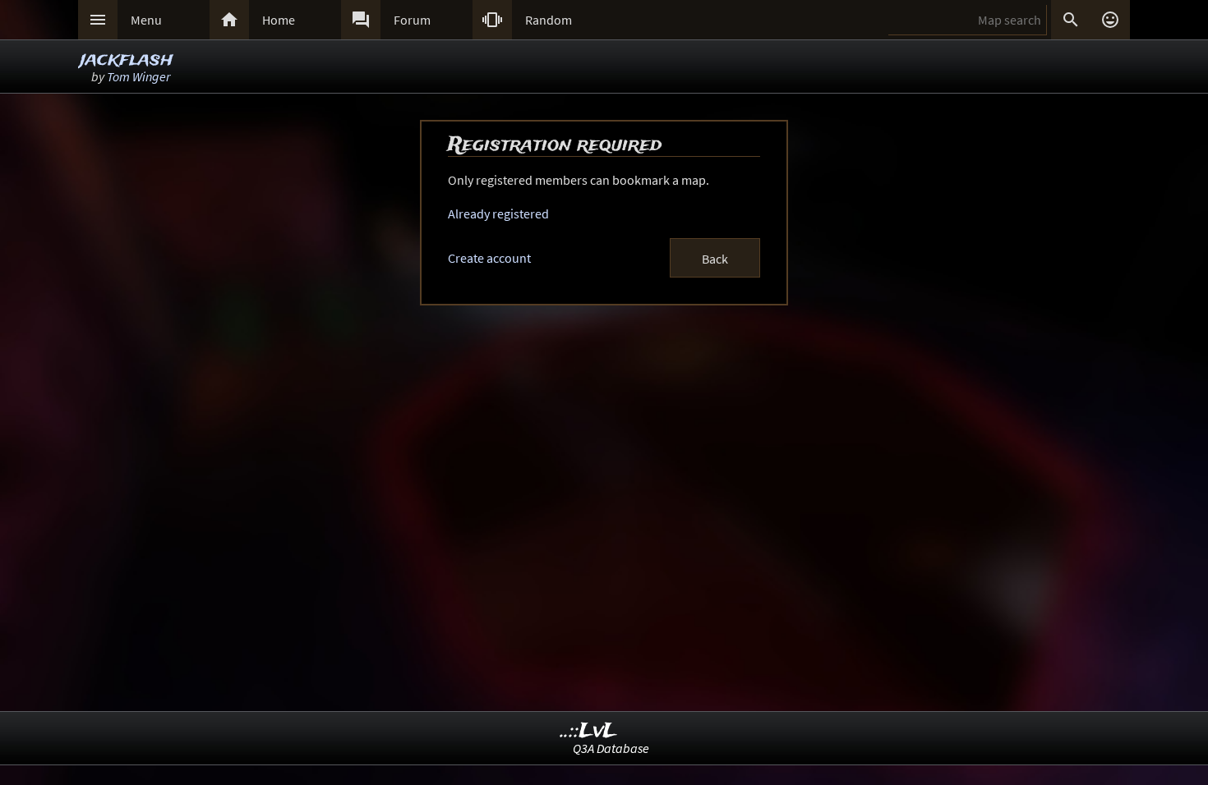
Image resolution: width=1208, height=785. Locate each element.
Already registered (498, 213)
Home (278, 19)
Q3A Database (611, 748)
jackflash (126, 59)
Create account (489, 258)
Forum (412, 19)
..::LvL (588, 731)
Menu (146, 19)
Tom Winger (138, 76)
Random (548, 19)
